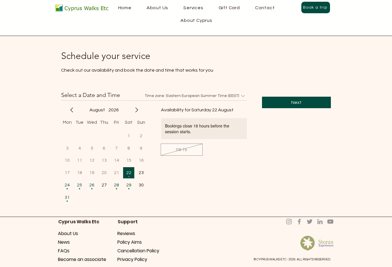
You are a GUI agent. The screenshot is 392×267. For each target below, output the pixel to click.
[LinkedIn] (320, 221)
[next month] (136, 109)
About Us (68, 233)
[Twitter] (309, 221)
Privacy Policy (132, 259)
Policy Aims (129, 242)
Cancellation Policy (137, 250)
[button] (196, 20)
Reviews (126, 233)
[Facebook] (299, 221)
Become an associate (78, 259)
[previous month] (71, 109)
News (64, 242)
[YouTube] (330, 221)
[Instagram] (289, 221)
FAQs (63, 250)
